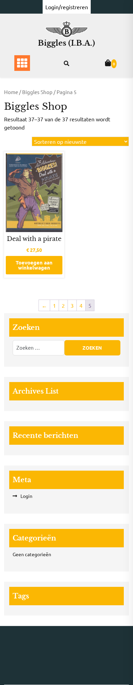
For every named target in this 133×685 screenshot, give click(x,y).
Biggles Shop (37, 92)
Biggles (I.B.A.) (66, 43)
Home (11, 92)
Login (26, 496)
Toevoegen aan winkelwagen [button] (34, 265)
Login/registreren (66, 6)
